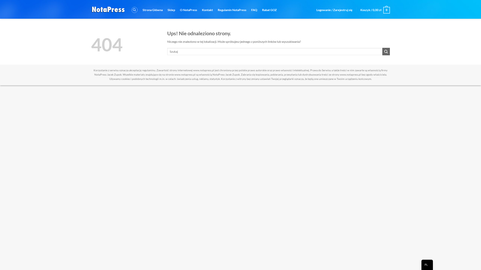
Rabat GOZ (269, 10)
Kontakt (207, 10)
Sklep (171, 10)
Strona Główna (153, 10)
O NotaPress (188, 10)
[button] (135, 10)
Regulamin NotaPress (232, 10)
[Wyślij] (386, 51)
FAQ (254, 10)
